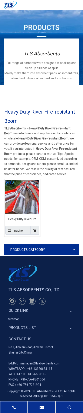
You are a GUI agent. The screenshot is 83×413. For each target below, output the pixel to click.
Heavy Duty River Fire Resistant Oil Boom (22, 219)
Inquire (18, 230)
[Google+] (22, 301)
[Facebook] (12, 301)
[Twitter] (42, 301)
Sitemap (14, 319)
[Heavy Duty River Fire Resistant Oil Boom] (22, 196)
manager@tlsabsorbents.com (40, 363)
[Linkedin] (32, 301)
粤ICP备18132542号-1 (48, 396)
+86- (30, 368)
